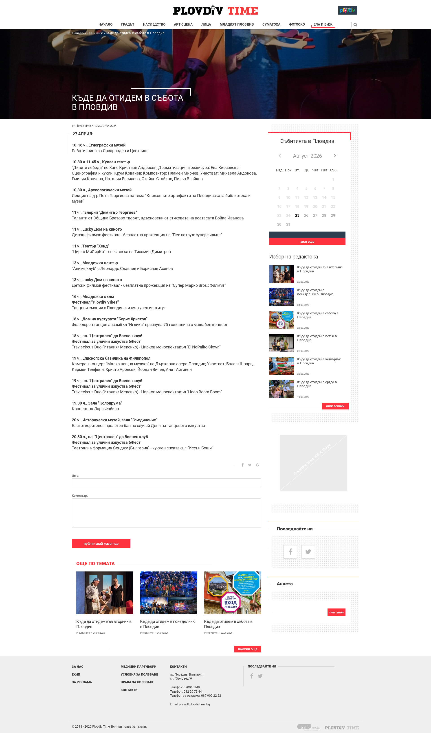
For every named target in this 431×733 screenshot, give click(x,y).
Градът (127, 24)
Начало (105, 24)
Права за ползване (137, 682)
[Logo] (215, 9)
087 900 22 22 (211, 695)
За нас (77, 666)
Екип (76, 674)
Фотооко (297, 24)
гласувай (336, 612)
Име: (75, 475)
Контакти (129, 690)
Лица (206, 24)
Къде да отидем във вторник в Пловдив (103, 624)
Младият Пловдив (237, 24)
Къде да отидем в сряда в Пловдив (317, 384)
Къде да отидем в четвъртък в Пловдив (319, 361)
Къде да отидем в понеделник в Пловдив (167, 624)
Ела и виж (323, 24)
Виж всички (335, 406)
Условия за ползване (139, 674)
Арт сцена (183, 24)
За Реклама (82, 682)
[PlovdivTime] (310, 726)
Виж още (307, 242)
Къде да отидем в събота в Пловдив (135, 33)
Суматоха (271, 24)
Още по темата (95, 563)
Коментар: (80, 495)
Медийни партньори (138, 666)
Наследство (154, 24)
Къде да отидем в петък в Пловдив (317, 338)
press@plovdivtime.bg (194, 704)
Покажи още (247, 649)
